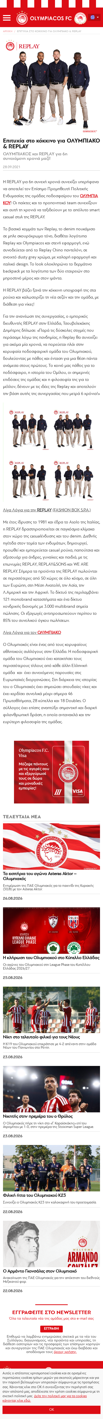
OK (51, 1410)
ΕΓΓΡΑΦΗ (51, 1328)
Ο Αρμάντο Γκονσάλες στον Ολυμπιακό (40, 1271)
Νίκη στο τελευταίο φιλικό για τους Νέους (41, 1037)
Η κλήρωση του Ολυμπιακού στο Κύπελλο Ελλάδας (51, 958)
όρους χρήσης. (65, 1352)
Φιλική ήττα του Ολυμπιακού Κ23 (34, 1195)
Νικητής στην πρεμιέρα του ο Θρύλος (37, 1116)
